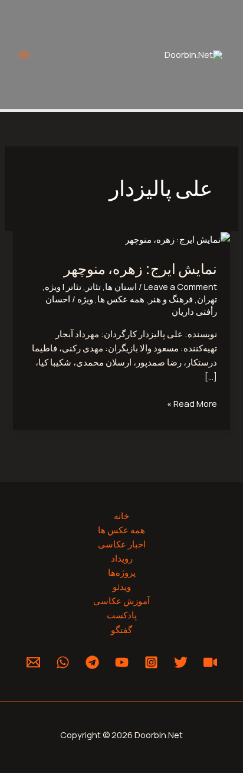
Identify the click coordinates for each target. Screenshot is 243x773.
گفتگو (121, 629)
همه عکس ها (121, 299)
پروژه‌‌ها (122, 572)
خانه (121, 515)
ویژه (85, 299)
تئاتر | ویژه (63, 286)
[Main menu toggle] (24, 55)
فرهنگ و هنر (171, 299)
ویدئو (122, 586)
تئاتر (93, 286)
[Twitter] (181, 662)
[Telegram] (92, 662)
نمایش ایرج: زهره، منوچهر (140, 268)
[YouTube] (122, 662)
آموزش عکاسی (121, 600)
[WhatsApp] (63, 662)
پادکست (122, 615)
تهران (207, 299)
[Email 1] (33, 662)
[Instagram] (151, 662)
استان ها (121, 286)
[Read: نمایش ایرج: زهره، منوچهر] (177, 238)
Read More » (192, 402)
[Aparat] (210, 662)
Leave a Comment (180, 286)
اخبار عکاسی (122, 544)
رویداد (122, 558)
